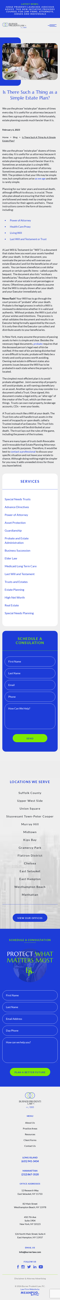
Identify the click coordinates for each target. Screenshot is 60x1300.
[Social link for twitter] (29, 1266)
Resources (30, 1134)
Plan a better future (30, 1072)
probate (38, 343)
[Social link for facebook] (18, 1267)
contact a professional (23, 451)
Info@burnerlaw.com (30, 1252)
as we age (40, 178)
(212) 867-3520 (30, 1174)
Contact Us (30, 1145)
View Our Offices (30, 918)
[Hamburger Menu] (53, 25)
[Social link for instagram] (23, 1267)
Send (30, 738)
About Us (30, 1122)
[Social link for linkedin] (34, 1266)
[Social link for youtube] (41, 1266)
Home (5, 137)
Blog (15, 137)
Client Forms (30, 1140)
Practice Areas (30, 1128)
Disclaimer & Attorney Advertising (30, 1278)
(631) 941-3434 (30, 1161)
